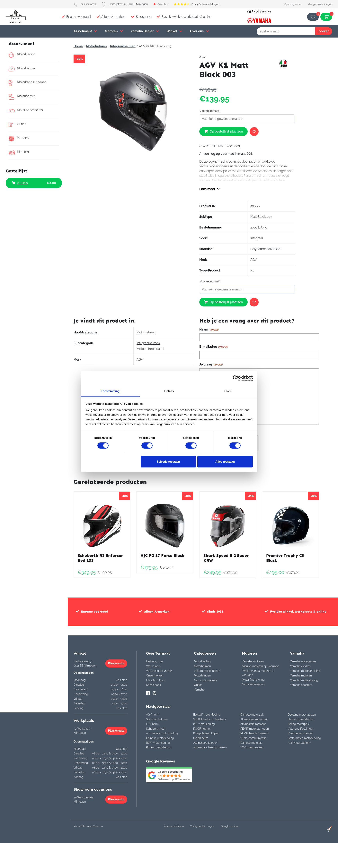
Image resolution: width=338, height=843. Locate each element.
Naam (209, 329)
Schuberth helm (156, 728)
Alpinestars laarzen (205, 742)
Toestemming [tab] (110, 391)
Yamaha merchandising (305, 670)
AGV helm (152, 714)
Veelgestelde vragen (320, 4)
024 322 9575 (88, 4)
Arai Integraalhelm (299, 742)
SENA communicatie (253, 738)
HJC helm (152, 724)
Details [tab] (169, 391)
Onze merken (154, 675)
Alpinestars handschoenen (210, 747)
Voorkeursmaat (210, 110)
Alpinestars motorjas (253, 724)
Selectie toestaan (168, 461)
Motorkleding (26, 54)
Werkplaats (153, 666)
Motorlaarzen (26, 96)
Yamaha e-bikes (300, 666)
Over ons (197, 31)
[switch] (147, 445)
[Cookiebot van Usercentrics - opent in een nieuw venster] (235, 378)
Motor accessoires (30, 110)
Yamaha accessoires (303, 661)
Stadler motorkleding (301, 719)
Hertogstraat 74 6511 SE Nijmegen (128, 4)
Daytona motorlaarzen (302, 714)
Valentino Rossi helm (301, 728)
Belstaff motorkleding (206, 714)
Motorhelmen (26, 68)
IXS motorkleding (204, 724)
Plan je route (116, 663)
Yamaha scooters (301, 684)
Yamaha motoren (253, 661)
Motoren (112, 31)
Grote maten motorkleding (304, 738)
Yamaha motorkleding (304, 680)
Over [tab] (227, 391)
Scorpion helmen (157, 719)
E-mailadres (213, 346)
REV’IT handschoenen (254, 733)
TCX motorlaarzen (251, 747)
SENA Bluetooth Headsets (209, 719)
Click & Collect (155, 680)
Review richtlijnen (174, 826)
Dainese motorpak (251, 714)
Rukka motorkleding (158, 747)
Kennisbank (153, 684)
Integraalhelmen (123, 46)
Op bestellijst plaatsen (226, 131)
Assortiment (83, 31)
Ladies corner (155, 661)
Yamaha (23, 138)
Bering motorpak (298, 724)
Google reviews (230, 826)
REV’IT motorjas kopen (254, 728)
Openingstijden (293, 4)
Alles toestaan (225, 461)
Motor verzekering (253, 684)
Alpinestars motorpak (253, 719)
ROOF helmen (202, 728)
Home (78, 46)
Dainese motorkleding (160, 738)
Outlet (21, 124)
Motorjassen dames (300, 733)
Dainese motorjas (251, 742)
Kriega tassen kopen (206, 733)
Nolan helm (200, 738)
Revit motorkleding (158, 742)
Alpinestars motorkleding (162, 733)
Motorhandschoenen (31, 82)
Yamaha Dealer (142, 31)
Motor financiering (253, 679)
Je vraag (211, 364)
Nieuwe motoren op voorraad (260, 666)
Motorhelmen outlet (150, 349)
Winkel (172, 31)
